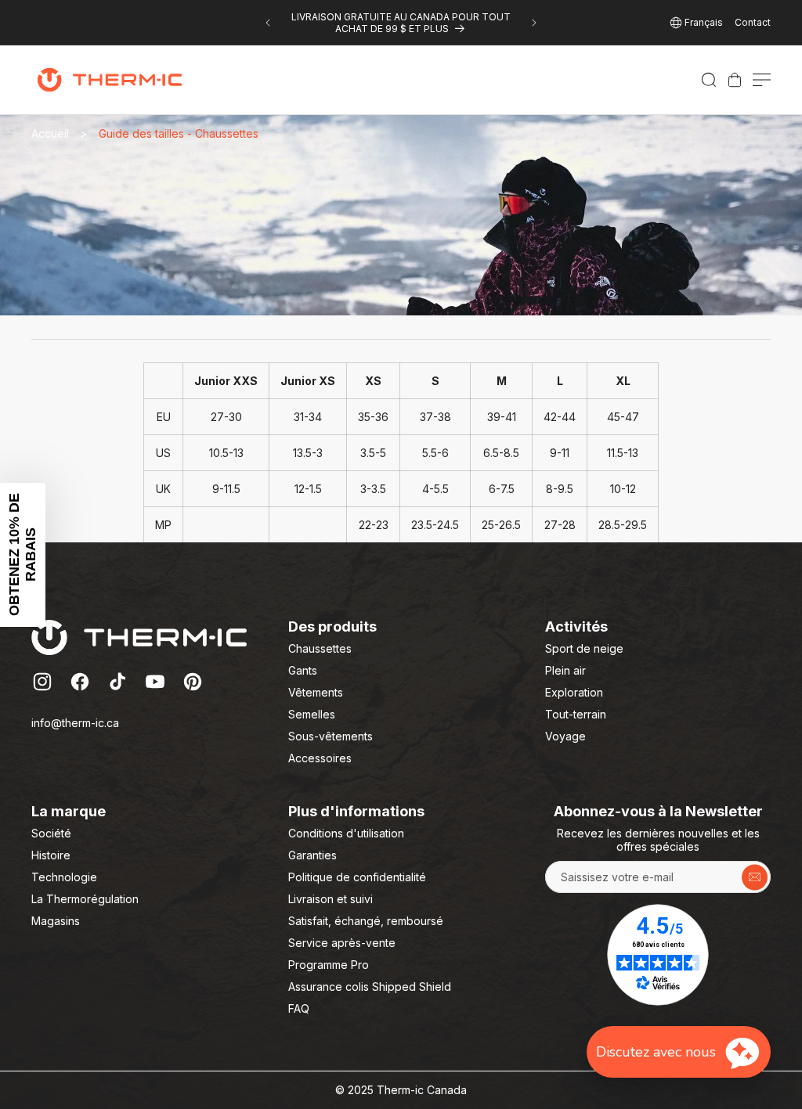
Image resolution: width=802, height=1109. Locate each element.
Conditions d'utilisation (346, 833)
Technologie (64, 877)
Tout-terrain (575, 714)
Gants (302, 670)
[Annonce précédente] (268, 22)
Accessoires (320, 758)
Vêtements (315, 692)
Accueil (50, 133)
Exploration (574, 692)
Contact (753, 22)
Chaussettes (320, 648)
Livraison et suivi (330, 899)
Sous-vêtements (330, 736)
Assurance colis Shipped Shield (369, 986)
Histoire (50, 855)
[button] (709, 80)
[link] (734, 80)
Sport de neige (584, 648)
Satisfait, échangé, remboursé (365, 920)
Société (51, 833)
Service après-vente (342, 942)
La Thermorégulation (85, 899)
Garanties (312, 855)
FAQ (298, 1008)
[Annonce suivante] (534, 22)
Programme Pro (328, 964)
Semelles (311, 714)
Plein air (565, 670)
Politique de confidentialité (357, 877)
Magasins (55, 920)
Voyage (565, 736)
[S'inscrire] (755, 877)
